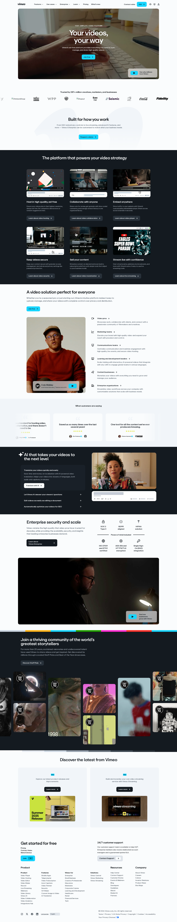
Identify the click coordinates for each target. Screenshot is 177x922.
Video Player (25, 876)
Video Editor (25, 881)
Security (44, 888)
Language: (45, 914)
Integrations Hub (27, 904)
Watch (112, 891)
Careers (138, 875)
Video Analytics (26, 901)
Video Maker (25, 883)
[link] (129, 4)
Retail (67, 896)
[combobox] (55, 914)
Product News (140, 883)
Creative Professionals (73, 881)
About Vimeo (140, 873)
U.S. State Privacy (119, 914)
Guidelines (114, 888)
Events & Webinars (117, 880)
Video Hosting (26, 878)
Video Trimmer (46, 886)
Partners (113, 896)
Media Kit (114, 893)
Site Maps (139, 885)
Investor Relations (142, 880)
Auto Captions (46, 883)
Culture (138, 878)
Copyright (132, 914)
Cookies (140, 914)
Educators (69, 883)
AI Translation (46, 896)
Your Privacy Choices (106, 917)
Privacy (108, 914)
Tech (67, 901)
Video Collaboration (28, 898)
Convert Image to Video (50, 893)
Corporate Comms (72, 888)
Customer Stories (116, 878)
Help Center (114, 873)
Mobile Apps (46, 876)
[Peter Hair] (46, 737)
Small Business (70, 878)
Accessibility (150, 914)
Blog (112, 883)
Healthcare (69, 893)
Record (23, 886)
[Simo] (81, 711)
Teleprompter (46, 878)
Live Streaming (26, 888)
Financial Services (71, 898)
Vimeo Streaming (96, 881)
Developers (114, 885)
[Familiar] (150, 711)
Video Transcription (48, 881)
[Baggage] (116, 722)
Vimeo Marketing (96, 878)
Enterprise (68, 876)
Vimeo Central (95, 876)
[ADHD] (116, 691)
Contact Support (116, 875)
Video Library (25, 893)
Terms (100, 914)
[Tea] (11, 711)
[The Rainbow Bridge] (46, 706)
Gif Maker (45, 891)
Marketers (69, 886)
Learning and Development (75, 891)
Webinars (24, 891)
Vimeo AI (24, 896)
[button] (38, 4)
